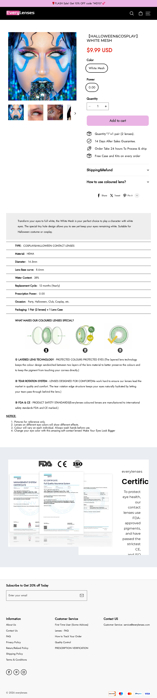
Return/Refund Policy (17, 648)
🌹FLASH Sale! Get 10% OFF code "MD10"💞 (78, 3)
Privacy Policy (13, 642)
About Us (11, 624)
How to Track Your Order (68, 636)
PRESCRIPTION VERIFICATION (71, 648)
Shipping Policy (14, 654)
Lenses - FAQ (62, 630)
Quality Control (63, 642)
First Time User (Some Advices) (71, 624)
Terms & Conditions (16, 659)
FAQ (8, 636)
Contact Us (12, 630)
